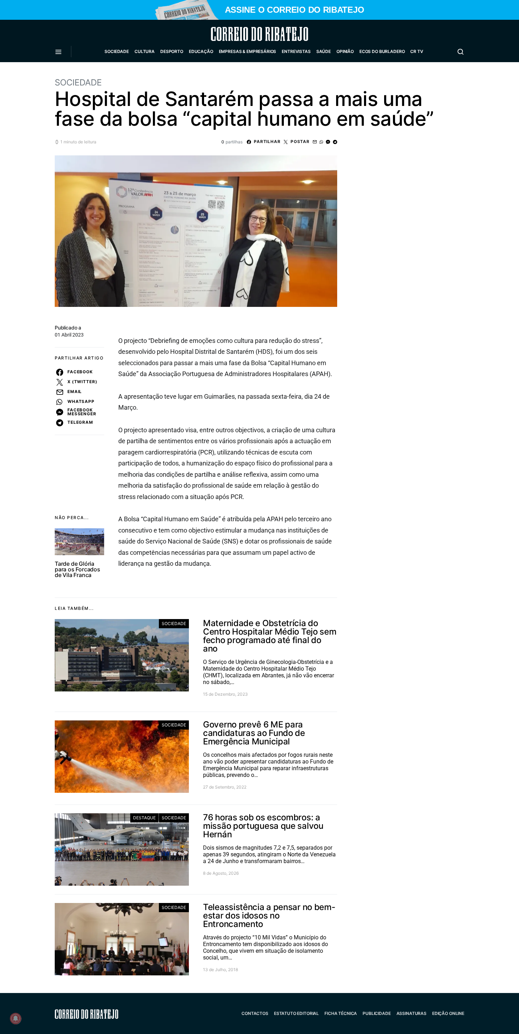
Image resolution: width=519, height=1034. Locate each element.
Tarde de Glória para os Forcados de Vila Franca (77, 569)
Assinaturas (411, 1013)
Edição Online (448, 1013)
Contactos (254, 1013)
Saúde (323, 51)
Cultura (145, 51)
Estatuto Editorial (296, 1013)
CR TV (416, 51)
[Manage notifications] (15, 1018)
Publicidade (376, 1013)
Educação (201, 51)
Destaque (144, 817)
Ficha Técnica (340, 1013)
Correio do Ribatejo (242, 34)
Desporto (171, 51)
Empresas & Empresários (247, 51)
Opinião (345, 51)
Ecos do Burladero (382, 51)
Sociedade (117, 51)
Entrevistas (296, 51)
